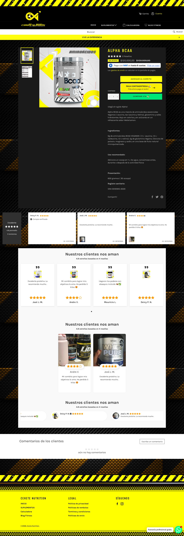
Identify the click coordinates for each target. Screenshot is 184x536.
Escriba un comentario (152, 441)
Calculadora (133, 25)
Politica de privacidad (78, 503)
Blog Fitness (154, 25)
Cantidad (111, 91)
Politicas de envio (76, 515)
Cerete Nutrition (33, 526)
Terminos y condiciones (79, 511)
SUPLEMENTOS (107, 25)
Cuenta (158, 13)
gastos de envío (118, 70)
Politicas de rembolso (78, 507)
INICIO (93, 25)
